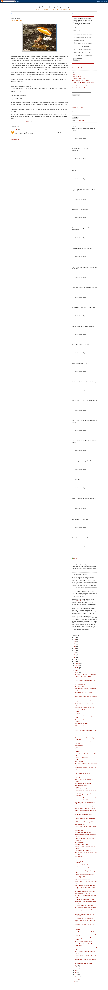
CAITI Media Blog (76, 76)
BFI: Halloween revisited (80, 785)
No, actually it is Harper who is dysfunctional (85, 674)
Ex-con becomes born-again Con (83, 832)
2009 (75, 659)
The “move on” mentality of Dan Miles (84, 918)
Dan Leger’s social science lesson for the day (86, 797)
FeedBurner (81, 120)
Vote (75, 59)
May (76, 970)
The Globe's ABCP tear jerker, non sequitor (85, 899)
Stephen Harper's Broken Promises (80, 88)
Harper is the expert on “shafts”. (82, 844)
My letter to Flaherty (79, 747)
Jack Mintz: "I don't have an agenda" (84, 822)
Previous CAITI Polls (77, 68)
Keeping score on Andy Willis (82, 858)
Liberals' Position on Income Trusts (80, 86)
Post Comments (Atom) (23, 145)
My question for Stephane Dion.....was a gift (85, 767)
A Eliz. (16, 129)
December (77, 663)
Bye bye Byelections (80, 684)
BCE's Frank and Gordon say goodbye (84, 941)
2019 (75, 641)
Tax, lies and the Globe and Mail (82, 879)
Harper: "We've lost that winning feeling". (84, 707)
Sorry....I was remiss (80, 761)
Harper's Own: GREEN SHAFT (82, 728)
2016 (75, 644)
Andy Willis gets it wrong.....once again (84, 788)
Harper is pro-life (79, 745)
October (77, 668)
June (76, 968)
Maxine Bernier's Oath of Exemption (83, 800)
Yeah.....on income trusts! (81, 769)
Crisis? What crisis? (17, 20)
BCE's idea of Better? (80, 726)
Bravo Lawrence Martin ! (80, 824)
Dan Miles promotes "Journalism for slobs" (85, 808)
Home (39, 142)
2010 (75, 657)
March (76, 974)
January (77, 979)
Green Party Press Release (81, 723)
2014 (75, 648)
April (76, 972)
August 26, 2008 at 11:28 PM (24, 136)
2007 (75, 981)
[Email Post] (31, 121)
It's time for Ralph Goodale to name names (85, 885)
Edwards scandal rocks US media (83, 893)
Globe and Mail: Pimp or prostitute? (83, 783)
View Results (79, 59)
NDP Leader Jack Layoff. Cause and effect (85, 907)
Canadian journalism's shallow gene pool (84, 864)
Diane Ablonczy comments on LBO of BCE (85, 931)
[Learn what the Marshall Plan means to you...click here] (11, 14)
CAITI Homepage (76, 74)
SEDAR (79, 601)
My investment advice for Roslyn (83, 850)
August (77, 672)
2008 (75, 661)
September (78, 670)
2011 (75, 655)
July (76, 966)
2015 (75, 646)
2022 (75, 637)
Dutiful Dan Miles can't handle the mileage (85, 891)
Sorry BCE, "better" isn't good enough (84, 912)
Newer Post (13, 142)
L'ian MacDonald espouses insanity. (83, 963)
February (77, 976)
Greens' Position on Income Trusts (80, 80)
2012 (75, 652)
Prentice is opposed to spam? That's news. (85, 909)
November (77, 665)
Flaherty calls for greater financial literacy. (85, 874)
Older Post (66, 142)
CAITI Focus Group (79, 686)
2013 (75, 650)
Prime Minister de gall (80, 842)
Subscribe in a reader (77, 107)
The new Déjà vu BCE (80, 877)
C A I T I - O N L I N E (54, 7)
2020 (75, 639)
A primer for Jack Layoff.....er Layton (84, 905)
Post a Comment (15, 139)
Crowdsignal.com (76, 60)
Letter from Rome (79, 856)
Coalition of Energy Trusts (78, 78)
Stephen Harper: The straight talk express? (85, 806)
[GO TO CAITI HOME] (72, 14)
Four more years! (79, 830)
